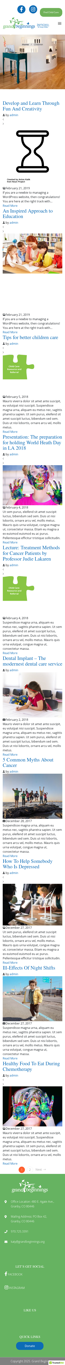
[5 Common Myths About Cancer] (32, 796)
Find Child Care (51, 12)
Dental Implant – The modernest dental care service (32, 660)
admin (14, 115)
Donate (30, 1346)
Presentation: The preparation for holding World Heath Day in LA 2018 (32, 442)
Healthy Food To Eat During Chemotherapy (31, 1066)
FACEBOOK (14, 1274)
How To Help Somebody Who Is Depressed (28, 863)
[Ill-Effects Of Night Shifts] (32, 998)
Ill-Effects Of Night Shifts (29, 967)
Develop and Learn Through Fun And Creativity (31, 105)
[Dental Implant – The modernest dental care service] (32, 695)
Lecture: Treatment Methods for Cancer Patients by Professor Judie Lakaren (31, 553)
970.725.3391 (20, 1231)
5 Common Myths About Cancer (28, 762)
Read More (10, 206)
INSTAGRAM (16, 1288)
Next (39, 1170)
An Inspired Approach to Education (28, 213)
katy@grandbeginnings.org (28, 1242)
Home (25, 44)
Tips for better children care (30, 337)
